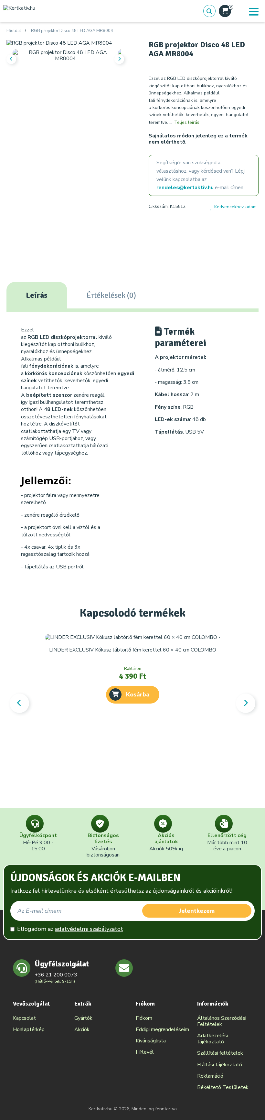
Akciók (82, 1029)
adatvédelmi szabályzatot (89, 929)
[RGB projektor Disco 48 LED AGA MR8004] (59, 43)
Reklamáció (210, 1076)
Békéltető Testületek (223, 1087)
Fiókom (144, 1018)
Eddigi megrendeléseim (162, 1029)
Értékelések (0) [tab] (111, 295)
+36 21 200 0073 (56, 974)
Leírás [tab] (37, 295)
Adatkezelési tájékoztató (212, 1038)
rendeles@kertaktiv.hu (185, 187)
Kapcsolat (24, 1018)
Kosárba (138, 694)
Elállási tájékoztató (219, 1064)
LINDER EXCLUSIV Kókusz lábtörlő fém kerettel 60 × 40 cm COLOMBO (132, 649)
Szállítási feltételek (220, 1053)
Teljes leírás (186, 122)
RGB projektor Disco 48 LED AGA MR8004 (72, 31)
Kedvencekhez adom (235, 207)
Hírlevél (145, 1052)
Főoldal (13, 31)
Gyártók (83, 1018)
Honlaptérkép (29, 1029)
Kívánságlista (151, 1040)
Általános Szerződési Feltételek (221, 1021)
